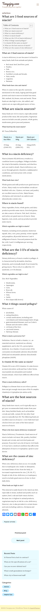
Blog (5, 591)
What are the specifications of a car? (17, 562)
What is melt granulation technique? (17, 571)
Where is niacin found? (13, 36)
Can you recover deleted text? (15, 566)
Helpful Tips (8, 595)
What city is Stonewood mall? (15, 575)
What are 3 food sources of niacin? (16, 28)
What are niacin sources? (13, 31)
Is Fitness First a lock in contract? (16, 557)
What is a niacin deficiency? (14, 33)
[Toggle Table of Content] (30, 25)
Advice (6, 587)
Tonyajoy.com (10, 3)
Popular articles (9, 522)
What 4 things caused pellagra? (15, 41)
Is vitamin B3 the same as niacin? (15, 43)
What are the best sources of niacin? (17, 45)
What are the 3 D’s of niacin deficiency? (18, 38)
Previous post (20, 533)
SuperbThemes (35, 608)
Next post (20, 540)
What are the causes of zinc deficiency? (18, 48)
